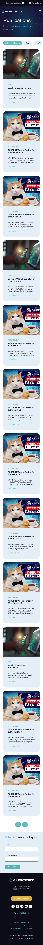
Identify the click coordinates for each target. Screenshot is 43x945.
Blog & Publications (21, 922)
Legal (21, 938)
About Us (21, 925)
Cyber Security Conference (21, 929)
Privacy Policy (14, 938)
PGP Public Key (28, 938)
